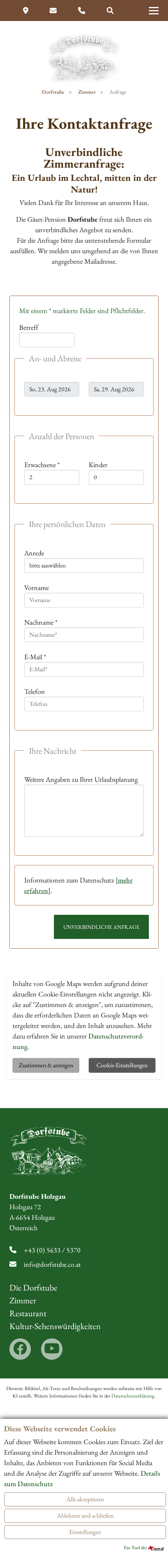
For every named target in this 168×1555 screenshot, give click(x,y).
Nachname (40, 622)
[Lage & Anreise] (26, 10)
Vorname (36, 587)
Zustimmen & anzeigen (46, 1065)
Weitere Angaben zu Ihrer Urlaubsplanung (81, 779)
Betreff (28, 327)
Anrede (34, 552)
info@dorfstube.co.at (52, 1264)
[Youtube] (52, 1349)
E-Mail (35, 656)
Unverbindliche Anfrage (101, 926)
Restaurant (27, 1313)
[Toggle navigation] (153, 10)
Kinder (98, 464)
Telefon (34, 691)
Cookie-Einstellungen (122, 1065)
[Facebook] (20, 1349)
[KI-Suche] (110, 10)
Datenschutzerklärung (132, 1395)
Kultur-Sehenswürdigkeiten (55, 1326)
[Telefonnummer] (82, 10)
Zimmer (22, 1300)
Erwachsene (42, 464)
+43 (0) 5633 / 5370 (52, 1249)
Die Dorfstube (33, 1287)
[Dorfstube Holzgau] (84, 57)
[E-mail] (53, 10)
